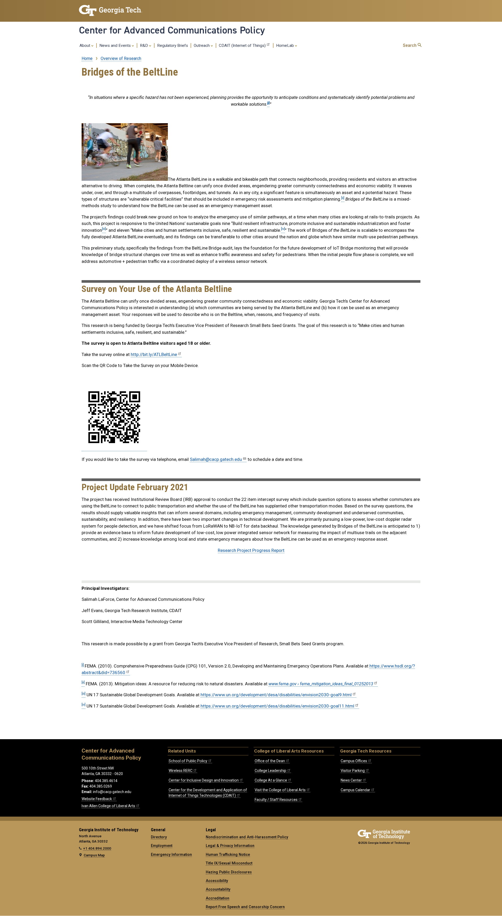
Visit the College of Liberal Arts (280, 790)
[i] (83, 665)
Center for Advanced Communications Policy (172, 30)
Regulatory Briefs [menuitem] (172, 45)
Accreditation (217, 898)
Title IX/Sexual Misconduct (229, 863)
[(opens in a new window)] (114, 448)
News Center (351, 780)
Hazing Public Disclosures (229, 872)
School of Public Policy (188, 761)
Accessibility (217, 881)
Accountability (218, 889)
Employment (161, 846)
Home (87, 58)
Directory (159, 837)
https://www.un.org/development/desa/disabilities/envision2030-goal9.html (276, 694)
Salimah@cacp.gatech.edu (216, 459)
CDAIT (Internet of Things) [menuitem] (242, 45)
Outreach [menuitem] (202, 45)
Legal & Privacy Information (230, 846)
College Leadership (270, 770)
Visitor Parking (353, 770)
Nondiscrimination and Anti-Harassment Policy (247, 837)
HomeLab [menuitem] (285, 45)
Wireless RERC (180, 770)
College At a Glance (271, 780)
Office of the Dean (270, 761)
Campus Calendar (355, 790)
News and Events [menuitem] (115, 45)
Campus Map (94, 855)
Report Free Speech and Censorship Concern (245, 907)
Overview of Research (121, 58)
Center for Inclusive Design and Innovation (204, 780)
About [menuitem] (85, 45)
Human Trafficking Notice (228, 854)
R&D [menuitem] (144, 45)
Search (410, 45)
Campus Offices (354, 761)
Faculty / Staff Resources (276, 800)
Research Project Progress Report (251, 550)
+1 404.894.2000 (97, 848)
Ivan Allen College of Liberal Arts (108, 806)
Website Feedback (97, 799)
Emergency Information (171, 854)
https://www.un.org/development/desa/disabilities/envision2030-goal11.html (277, 706)
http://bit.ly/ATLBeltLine (154, 354)
